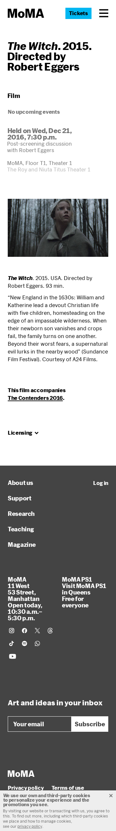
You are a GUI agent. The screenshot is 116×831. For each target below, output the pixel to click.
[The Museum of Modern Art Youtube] (12, 656)
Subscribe (90, 724)
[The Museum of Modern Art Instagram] (11, 630)
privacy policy (29, 826)
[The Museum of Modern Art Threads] (50, 630)
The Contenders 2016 (35, 398)
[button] (104, 13)
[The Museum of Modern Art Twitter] (37, 630)
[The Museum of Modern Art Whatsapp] (37, 643)
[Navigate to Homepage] (25, 13)
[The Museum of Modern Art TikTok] (11, 643)
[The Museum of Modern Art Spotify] (24, 643)
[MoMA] (21, 773)
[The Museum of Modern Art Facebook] (24, 630)
